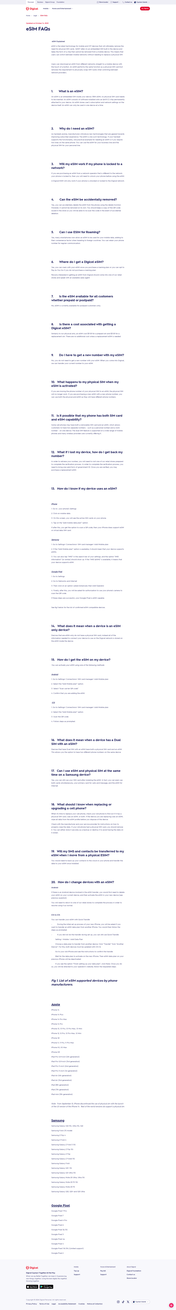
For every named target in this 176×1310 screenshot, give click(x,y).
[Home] (33, 8)
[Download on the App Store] (32, 1287)
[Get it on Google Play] (46, 1287)
